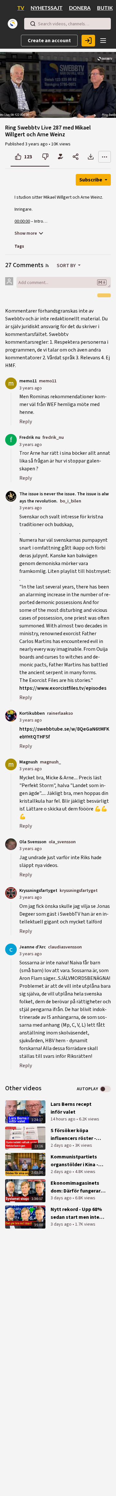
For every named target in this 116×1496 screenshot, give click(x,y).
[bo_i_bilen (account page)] (11, 496)
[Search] (33, 24)
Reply (25, 421)
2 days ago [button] (61, 1145)
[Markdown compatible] (102, 282)
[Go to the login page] (88, 40)
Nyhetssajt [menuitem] (47, 8)
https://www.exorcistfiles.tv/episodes (62, 688)
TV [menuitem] (20, 8)
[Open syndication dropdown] (47, 265)
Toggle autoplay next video (105, 1089)
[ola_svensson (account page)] (11, 843)
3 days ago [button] (61, 1198)
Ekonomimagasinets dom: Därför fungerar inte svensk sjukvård (76, 1187)
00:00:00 (22, 221)
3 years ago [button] (37, 144)
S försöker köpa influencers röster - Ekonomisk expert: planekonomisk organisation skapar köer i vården (74, 1134)
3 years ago (30, 388)
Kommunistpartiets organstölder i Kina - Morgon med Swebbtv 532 (76, 1160)
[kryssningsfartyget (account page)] (11, 892)
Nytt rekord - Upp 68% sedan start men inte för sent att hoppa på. (76, 1213)
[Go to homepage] (14, 23)
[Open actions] (104, 157)
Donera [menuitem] (80, 8)
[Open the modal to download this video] (90, 157)
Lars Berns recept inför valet (71, 1108)
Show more (26, 233)
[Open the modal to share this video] (75, 157)
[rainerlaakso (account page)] (11, 715)
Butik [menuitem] (105, 8)
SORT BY (67, 265)
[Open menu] (103, 40)
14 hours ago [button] (63, 1119)
